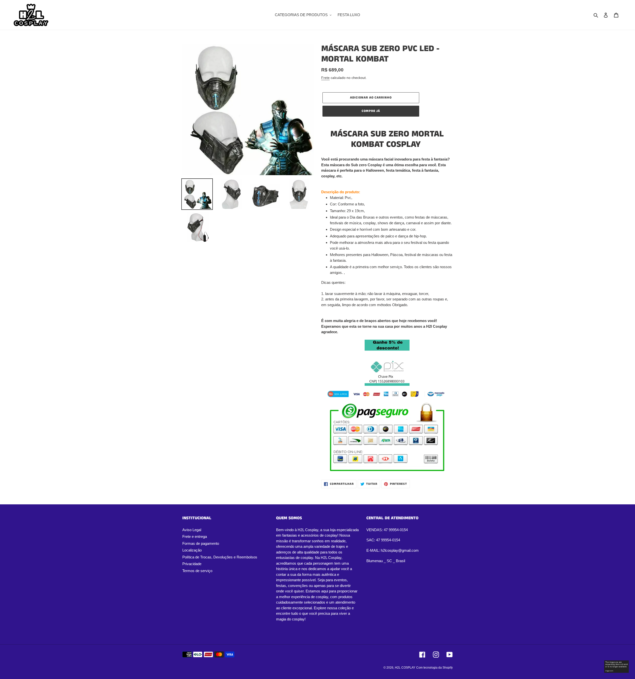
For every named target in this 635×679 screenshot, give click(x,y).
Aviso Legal (191, 530)
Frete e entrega (194, 536)
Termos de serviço (197, 571)
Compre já (371, 111)
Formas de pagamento (200, 543)
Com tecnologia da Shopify (434, 667)
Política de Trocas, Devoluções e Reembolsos (219, 557)
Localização (192, 550)
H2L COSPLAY (405, 667)
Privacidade (191, 564)
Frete (325, 78)
